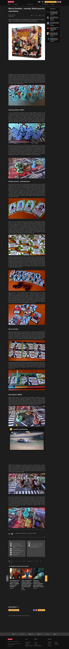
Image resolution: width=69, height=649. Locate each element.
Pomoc (35, 642)
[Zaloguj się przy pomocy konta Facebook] (58, 2)
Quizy (22, 4)
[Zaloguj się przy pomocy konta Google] (60, 2)
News (9, 4)
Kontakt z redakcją (37, 645)
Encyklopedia (45, 4)
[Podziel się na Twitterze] (43, 16)
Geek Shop (59, 4)
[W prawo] (46, 578)
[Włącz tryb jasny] (38, 2)
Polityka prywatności (29, 645)
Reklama (36, 644)
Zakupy (56, 642)
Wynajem (52, 4)
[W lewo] (7, 578)
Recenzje (16, 4)
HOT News (50, 642)
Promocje (38, 4)
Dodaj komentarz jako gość (14, 610)
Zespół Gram (28, 642)
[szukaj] (42, 2)
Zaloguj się (42, 610)
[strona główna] (13, 2)
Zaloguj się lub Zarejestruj (51, 1)
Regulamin (27, 644)
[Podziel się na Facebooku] (40, 16)
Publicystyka (30, 4)
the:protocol (57, 644)
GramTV (49, 644)
